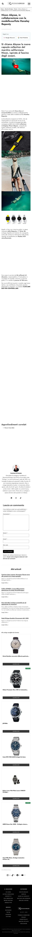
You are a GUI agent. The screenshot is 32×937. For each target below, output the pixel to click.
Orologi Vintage (24, 900)
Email (5, 539)
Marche (24, 894)
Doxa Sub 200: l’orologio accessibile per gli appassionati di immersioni (13, 603)
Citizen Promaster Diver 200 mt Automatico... (15, 690)
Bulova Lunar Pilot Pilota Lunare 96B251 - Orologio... (14, 791)
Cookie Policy (24, 919)
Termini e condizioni (24, 915)
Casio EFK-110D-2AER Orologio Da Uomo (14, 757)
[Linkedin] (11, 498)
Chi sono (8, 892)
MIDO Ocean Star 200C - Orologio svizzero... (15, 824)
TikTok (8, 912)
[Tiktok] (20, 498)
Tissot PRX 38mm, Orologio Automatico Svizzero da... (13, 858)
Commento (6, 514)
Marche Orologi (9, 9)
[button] (29, 3)
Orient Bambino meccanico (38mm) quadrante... (16, 656)
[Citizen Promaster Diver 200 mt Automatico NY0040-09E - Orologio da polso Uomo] (16, 679)
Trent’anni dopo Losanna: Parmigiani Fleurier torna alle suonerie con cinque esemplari (15, 575)
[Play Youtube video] (16, 66)
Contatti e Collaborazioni (8, 897)
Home (2, 9)
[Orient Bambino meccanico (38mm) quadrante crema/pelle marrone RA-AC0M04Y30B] (16, 645)
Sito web (5, 545)
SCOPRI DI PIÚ (16, 664)
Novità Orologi (23, 892)
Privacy (23, 917)
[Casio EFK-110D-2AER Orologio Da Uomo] (16, 746)
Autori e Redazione (8, 894)
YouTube (8, 916)
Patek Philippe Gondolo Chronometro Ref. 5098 (15, 618)
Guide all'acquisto (23, 896)
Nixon (15, 9)
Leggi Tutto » (4, 583)
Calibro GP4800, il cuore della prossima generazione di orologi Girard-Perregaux (12, 589)
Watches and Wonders (23, 898)
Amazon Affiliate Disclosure (24, 922)
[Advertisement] (16, 92)
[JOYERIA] (16, 712)
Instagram (8, 910)
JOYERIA (5, 723)
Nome (5, 533)
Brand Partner (8, 900)
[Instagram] (16, 498)
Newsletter (8, 902)
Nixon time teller (9, 428)
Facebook (8, 914)
